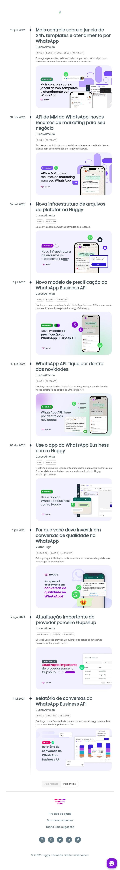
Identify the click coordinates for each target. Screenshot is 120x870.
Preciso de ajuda (60, 814)
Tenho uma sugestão (60, 827)
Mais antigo (69, 783)
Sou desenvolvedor (60, 820)
